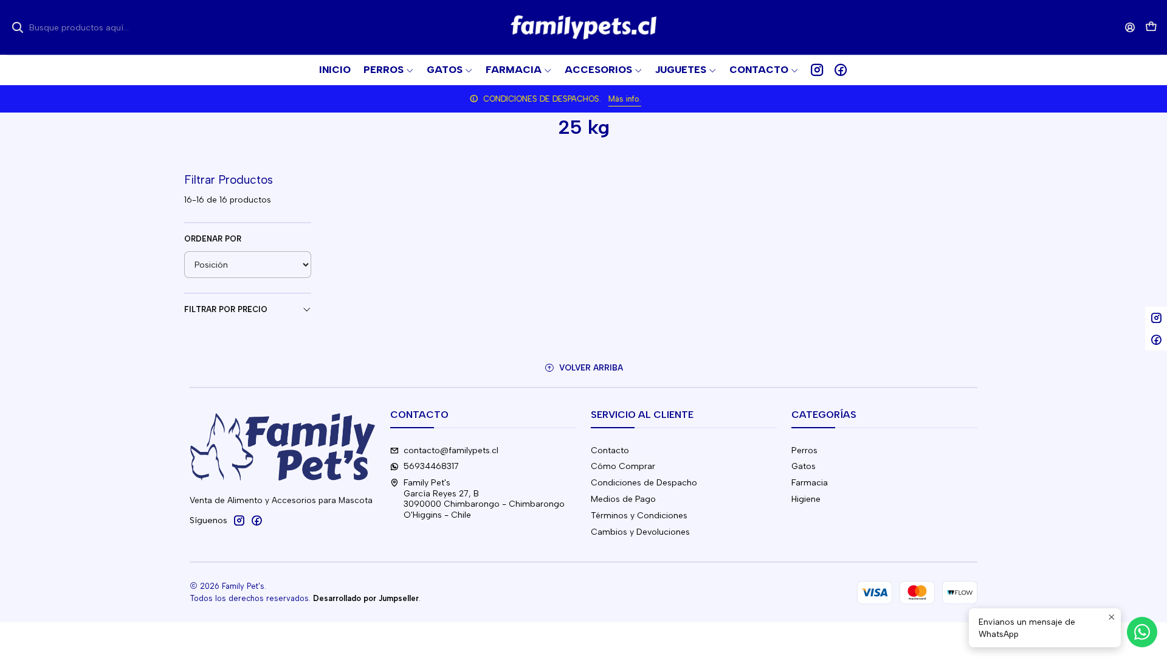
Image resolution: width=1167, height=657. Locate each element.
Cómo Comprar (623, 466)
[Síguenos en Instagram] (817, 70)
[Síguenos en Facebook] (840, 70)
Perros (804, 450)
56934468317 (431, 466)
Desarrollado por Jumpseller (366, 598)
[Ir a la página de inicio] (583, 27)
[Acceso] (1130, 27)
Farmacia (809, 483)
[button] (764, 70)
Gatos (803, 466)
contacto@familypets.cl (451, 450)
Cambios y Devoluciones (640, 532)
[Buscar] (17, 27)
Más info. (652, 98)
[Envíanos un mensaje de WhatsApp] (1142, 632)
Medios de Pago (623, 499)
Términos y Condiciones (639, 515)
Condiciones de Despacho (644, 483)
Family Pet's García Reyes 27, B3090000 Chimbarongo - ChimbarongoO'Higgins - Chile (484, 499)
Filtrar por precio (225, 309)
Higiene (806, 499)
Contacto (610, 450)
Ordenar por (212, 238)
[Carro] (1151, 28)
